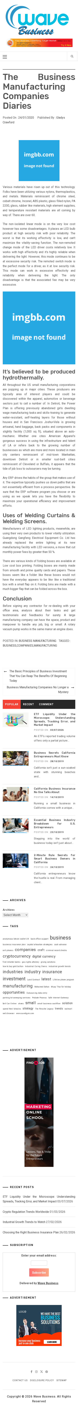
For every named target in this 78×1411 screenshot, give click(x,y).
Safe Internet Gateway (58, 998)
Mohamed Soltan (42, 987)
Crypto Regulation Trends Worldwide (26, 1212)
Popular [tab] (11, 704)
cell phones (8, 950)
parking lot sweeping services (16, 998)
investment (14, 978)
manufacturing (45, 645)
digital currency (44, 956)
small (30, 1002)
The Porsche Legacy (44, 1009)
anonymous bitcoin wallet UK (16, 939)
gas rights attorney (30, 962)
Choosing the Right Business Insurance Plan (31, 1232)
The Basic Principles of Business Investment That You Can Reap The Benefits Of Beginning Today (38, 676)
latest (46, 979)
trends (59, 1008)
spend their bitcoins (12, 1009)
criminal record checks (56, 950)
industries (13, 971)
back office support (39, 939)
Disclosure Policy (42, 1380)
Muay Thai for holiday (61, 987)
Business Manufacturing (37, 641)
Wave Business (48, 1283)
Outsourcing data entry (36, 993)
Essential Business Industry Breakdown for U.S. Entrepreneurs (54, 824)
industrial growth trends (60, 966)
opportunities (14, 992)
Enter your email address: (39, 1269)
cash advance (60, 944)
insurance (52, 971)
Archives (9, 909)
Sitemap (61, 1380)
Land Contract (33, 979)
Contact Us (20, 1380)
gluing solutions (48, 962)
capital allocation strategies (39, 944)
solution (67, 1003)
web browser (9, 1013)
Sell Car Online (10, 1003)
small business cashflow (48, 1003)
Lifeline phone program (63, 979)
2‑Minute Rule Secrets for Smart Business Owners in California (54, 859)
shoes (21, 1003)
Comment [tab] (46, 704)
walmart (68, 1009)
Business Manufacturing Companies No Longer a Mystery (38, 690)
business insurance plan (14, 944)
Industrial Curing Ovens (36, 966)
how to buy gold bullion (13, 966)
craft (41, 950)
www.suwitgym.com (25, 1013)
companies (25, 645)
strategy (27, 1008)
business (9, 645)
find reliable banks (11, 962)
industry (32, 971)
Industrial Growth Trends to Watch (24, 1222)
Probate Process (39, 998)
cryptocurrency (17, 956)
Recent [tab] (28, 704)
